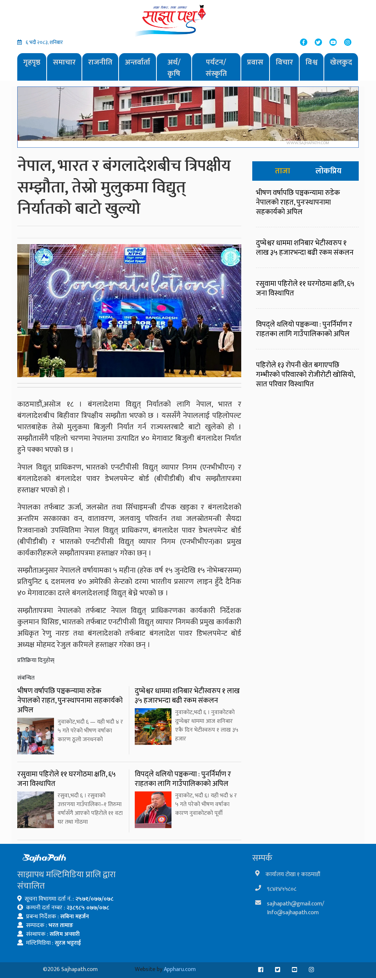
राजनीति (100, 62)
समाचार (64, 62)
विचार (284, 62)
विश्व (312, 62)
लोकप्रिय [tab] (328, 171)
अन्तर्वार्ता (137, 62)
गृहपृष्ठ (31, 62)
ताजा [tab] (282, 171)
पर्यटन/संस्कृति (216, 68)
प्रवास (255, 62)
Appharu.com (180, 969)
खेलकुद (341, 62)
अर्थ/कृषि (174, 68)
